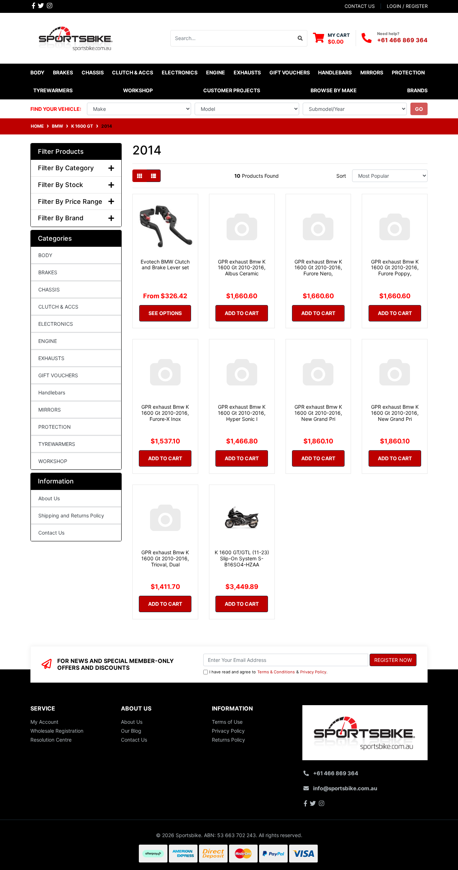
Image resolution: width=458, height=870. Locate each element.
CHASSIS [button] (93, 72)
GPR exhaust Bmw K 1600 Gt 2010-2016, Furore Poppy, (395, 268)
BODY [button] (37, 72)
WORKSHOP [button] (138, 90)
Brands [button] (417, 90)
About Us (49, 498)
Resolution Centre (51, 740)
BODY (45, 255)
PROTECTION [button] (408, 72)
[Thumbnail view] (139, 175)
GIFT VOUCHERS (289, 72)
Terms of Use (227, 722)
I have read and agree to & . (268, 671)
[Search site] (300, 38)
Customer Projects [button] (231, 90)
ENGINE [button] (215, 72)
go (419, 109)
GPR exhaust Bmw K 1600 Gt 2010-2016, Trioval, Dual (165, 558)
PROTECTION (54, 427)
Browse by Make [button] (334, 90)
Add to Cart (242, 313)
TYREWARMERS (56, 444)
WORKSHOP (52, 461)
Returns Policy (228, 740)
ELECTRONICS (55, 324)
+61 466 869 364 (402, 40)
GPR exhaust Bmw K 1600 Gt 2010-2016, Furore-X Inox (165, 413)
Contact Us (51, 533)
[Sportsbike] (76, 37)
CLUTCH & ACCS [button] (132, 72)
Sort (341, 176)
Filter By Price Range (70, 201)
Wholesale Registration (56, 731)
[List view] (153, 175)
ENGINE (47, 341)
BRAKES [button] (63, 72)
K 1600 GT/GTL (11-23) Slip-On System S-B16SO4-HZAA (242, 558)
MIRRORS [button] (371, 72)
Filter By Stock (60, 184)
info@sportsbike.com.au (345, 788)
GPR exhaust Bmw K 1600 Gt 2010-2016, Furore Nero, (318, 268)
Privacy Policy (313, 671)
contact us (360, 6)
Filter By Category (66, 168)
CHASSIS (49, 289)
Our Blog (131, 731)
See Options (165, 313)
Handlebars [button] (335, 72)
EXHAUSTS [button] (247, 72)
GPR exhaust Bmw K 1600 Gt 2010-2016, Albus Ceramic (241, 268)
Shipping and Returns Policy (71, 515)
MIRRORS (49, 410)
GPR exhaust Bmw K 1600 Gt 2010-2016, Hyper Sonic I (241, 413)
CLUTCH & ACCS (58, 307)
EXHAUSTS (51, 358)
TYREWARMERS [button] (53, 90)
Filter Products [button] (61, 151)
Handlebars (51, 392)
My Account (44, 722)
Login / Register (407, 6)
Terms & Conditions (276, 671)
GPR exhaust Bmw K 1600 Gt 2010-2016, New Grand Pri (318, 413)
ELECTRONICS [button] (180, 72)
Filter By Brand (60, 218)
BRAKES (47, 272)
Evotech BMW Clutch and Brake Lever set (165, 265)
